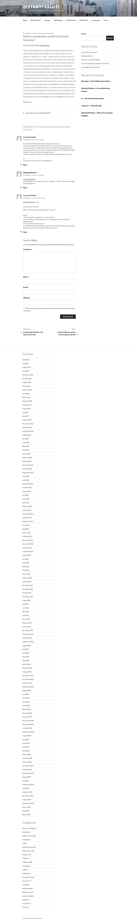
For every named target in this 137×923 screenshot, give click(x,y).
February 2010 (27, 668)
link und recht (45, 113)
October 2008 (27, 728)
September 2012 (28, 551)
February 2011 (27, 623)
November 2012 (28, 544)
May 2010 (26, 657)
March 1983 (26, 814)
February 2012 (27, 578)
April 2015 (26, 480)
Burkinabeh (26, 839)
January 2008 (27, 762)
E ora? (106, 20)
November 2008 (28, 724)
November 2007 (28, 766)
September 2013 (28, 521)
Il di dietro (26, 858)
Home (25, 20)
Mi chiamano (58, 20)
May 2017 (26, 416)
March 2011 (26, 619)
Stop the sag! (96, 106)
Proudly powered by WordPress (33, 918)
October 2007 (27, 769)
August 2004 (27, 799)
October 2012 (27, 548)
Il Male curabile (27, 862)
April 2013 (26, 529)
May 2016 (26, 446)
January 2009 (27, 717)
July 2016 (26, 439)
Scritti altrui (84, 20)
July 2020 (26, 371)
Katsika (25, 870)
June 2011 (26, 608)
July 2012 (26, 559)
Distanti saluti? (36, 20)
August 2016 (27, 435)
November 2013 (28, 514)
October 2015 (27, 469)
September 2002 (28, 803)
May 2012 (26, 566)
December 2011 (28, 585)
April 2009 (26, 705)
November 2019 (28, 375)
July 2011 (25, 604)
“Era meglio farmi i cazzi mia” (90, 67)
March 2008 (27, 754)
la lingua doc (26, 873)
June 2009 (26, 698)
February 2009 (27, 713)
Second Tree (27, 903)
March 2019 (26, 386)
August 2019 (27, 382)
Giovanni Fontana (46, 33)
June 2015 (26, 476)
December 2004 (28, 796)
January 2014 (27, 510)
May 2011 (26, 611)
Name (26, 277)
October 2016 (27, 427)
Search (83, 34)
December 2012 (28, 540)
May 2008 (26, 747)
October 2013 (27, 517)
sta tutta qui (44, 45)
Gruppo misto (27, 854)
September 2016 (28, 431)
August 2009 (27, 690)
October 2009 (27, 683)
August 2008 (27, 736)
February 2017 (27, 420)
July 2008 (26, 739)
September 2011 (28, 596)
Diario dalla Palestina (29, 847)
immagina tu (27, 866)
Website (26, 298)
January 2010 (27, 672)
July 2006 (26, 788)
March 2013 (26, 533)
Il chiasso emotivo (87, 56)
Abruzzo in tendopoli (29, 828)
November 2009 (28, 679)
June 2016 (26, 442)
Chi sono (47, 20)
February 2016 (27, 457)
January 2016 (27, 461)
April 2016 (26, 450)
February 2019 (27, 390)
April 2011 (26, 615)
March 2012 (26, 574)
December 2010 (28, 630)
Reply (25, 165)
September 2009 (28, 687)
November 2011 (28, 589)
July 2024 (26, 363)
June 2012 (26, 563)
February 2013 (27, 536)
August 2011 (27, 600)
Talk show (26, 907)
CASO (25, 843)
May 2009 (26, 702)
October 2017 (27, 405)
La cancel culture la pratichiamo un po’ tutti (95, 63)
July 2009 (26, 694)
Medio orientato (28, 888)
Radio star (26, 900)
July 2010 (26, 649)
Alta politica (32, 113)
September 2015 (28, 472)
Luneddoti (26, 885)
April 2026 (26, 360)
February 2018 (27, 401)
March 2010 (27, 664)
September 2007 (28, 773)
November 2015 (28, 465)
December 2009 (28, 675)
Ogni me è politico (28, 896)
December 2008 (28, 721)
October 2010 (27, 638)
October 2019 (27, 378)
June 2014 (26, 499)
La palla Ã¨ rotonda (29, 877)
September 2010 (28, 642)
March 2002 (27, 807)
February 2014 (27, 506)
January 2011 (27, 627)
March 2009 (27, 709)
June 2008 (26, 743)
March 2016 (26, 454)
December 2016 (28, 424)
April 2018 (26, 393)
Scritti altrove (71, 20)
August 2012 (27, 555)
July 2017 (26, 412)
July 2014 (26, 495)
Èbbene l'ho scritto (28, 851)
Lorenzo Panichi (30, 179)
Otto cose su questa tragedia (90, 60)
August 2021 (27, 367)
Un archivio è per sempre (89, 52)
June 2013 (26, 525)
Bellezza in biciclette (29, 836)
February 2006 (27, 792)
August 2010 (27, 645)
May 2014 (26, 502)
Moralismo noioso (28, 892)
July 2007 (26, 781)
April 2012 (26, 570)
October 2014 (27, 487)
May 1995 (26, 811)
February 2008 (27, 758)
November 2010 (28, 634)
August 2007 (27, 777)
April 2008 (26, 751)
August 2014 (27, 491)
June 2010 (26, 653)
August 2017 (27, 408)
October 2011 (27, 593)
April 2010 (26, 660)
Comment (27, 249)
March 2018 (26, 397)
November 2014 (28, 484)
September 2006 (28, 784)
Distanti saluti (41, 7)
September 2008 (28, 732)
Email (26, 287)
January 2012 (27, 581)
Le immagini (96, 20)
